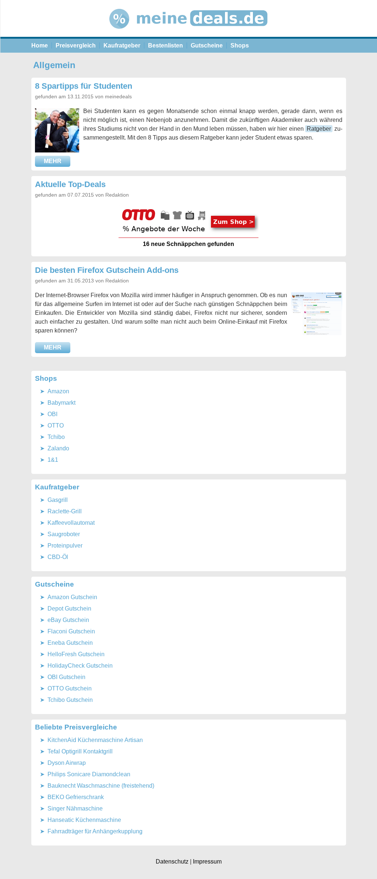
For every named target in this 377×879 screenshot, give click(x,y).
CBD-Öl (57, 557)
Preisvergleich (76, 45)
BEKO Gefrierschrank (75, 797)
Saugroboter (63, 534)
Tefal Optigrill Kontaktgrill (80, 751)
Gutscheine (207, 45)
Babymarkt (61, 403)
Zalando (58, 448)
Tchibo (56, 437)
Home (39, 45)
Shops (239, 45)
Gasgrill (57, 500)
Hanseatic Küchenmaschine (84, 820)
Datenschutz (172, 861)
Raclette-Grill (64, 511)
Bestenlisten (165, 45)
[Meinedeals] (189, 35)
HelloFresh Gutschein (76, 654)
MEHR (52, 161)
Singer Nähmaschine (75, 808)
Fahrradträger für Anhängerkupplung (94, 831)
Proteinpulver (64, 545)
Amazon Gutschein (72, 597)
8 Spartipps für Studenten (83, 86)
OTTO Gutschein (69, 688)
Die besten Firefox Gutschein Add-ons (107, 270)
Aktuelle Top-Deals (70, 184)
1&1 (52, 460)
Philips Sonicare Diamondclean (88, 774)
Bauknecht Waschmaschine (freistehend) (100, 786)
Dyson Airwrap (66, 763)
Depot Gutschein (69, 608)
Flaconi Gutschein (71, 631)
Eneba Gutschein (70, 643)
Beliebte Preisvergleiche (76, 727)
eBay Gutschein (68, 620)
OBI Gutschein (66, 677)
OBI (52, 414)
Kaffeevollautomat (71, 523)
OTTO (55, 425)
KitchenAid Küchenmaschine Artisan (95, 740)
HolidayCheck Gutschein (80, 665)
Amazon (58, 391)
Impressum (207, 861)
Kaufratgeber (121, 45)
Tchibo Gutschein (70, 700)
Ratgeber (319, 129)
